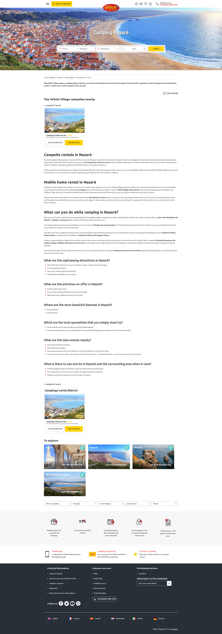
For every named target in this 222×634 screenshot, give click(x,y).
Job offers (142, 574)
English (55, 618)
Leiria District (131, 504)
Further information (72, 464)
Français (76, 618)
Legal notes (53, 588)
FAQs (96, 574)
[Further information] (65, 456)
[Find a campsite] (61, 3)
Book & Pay (98, 578)
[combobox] (108, 48)
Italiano (140, 618)
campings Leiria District (61, 390)
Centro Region (105, 504)
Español (97, 618)
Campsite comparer (56, 583)
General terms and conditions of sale (62, 578)
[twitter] (66, 603)
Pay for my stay (99, 588)
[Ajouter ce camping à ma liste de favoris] (81, 111)
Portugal (76, 504)
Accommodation (55, 142)
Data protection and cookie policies (62, 593)
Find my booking (100, 593)
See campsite (74, 142)
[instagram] (78, 603)
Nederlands (120, 618)
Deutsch (161, 618)
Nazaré (155, 504)
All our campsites (52, 504)
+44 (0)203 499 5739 (106, 599)
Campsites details (55, 574)
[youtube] (72, 603)
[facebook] (61, 603)
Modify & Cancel (100, 583)
